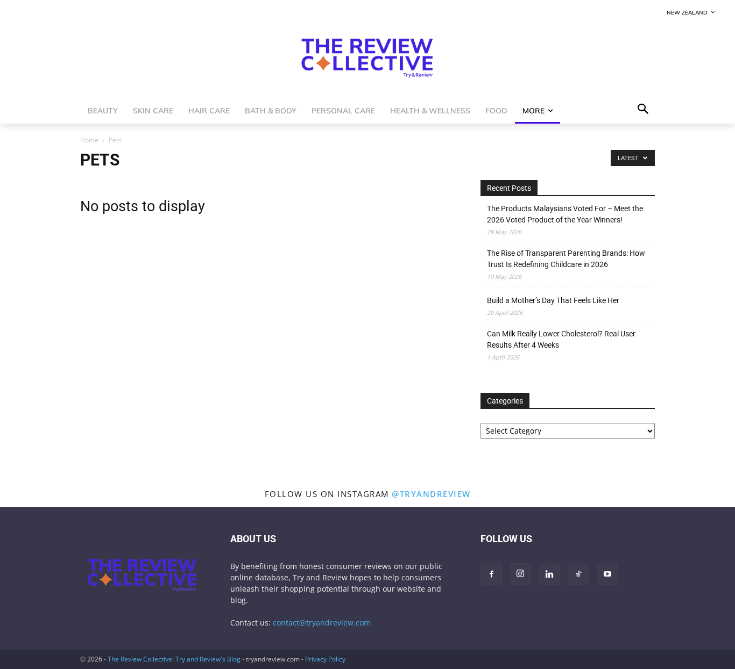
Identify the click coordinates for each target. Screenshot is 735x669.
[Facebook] (491, 574)
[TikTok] (578, 574)
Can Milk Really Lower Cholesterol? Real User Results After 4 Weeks (561, 339)
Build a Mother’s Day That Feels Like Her (553, 300)
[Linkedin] (549, 574)
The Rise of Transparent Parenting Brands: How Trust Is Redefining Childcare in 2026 (566, 259)
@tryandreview (431, 493)
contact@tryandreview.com (322, 622)
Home (89, 140)
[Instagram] (520, 574)
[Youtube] (607, 574)
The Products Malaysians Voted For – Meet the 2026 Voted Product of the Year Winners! (565, 214)
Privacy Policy (325, 659)
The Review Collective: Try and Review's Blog (174, 659)
